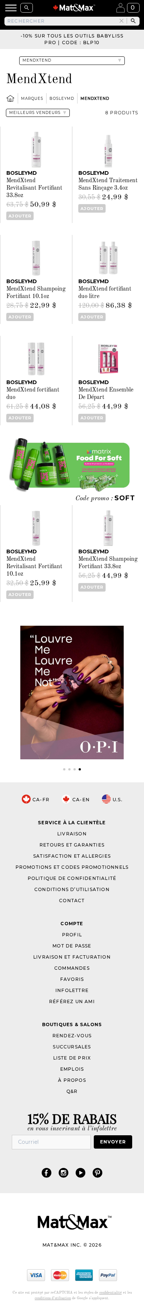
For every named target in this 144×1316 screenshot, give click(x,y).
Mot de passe (71, 946)
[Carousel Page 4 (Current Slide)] (80, 769)
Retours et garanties (72, 845)
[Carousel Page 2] (69, 769)
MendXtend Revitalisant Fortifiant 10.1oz (34, 566)
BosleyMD (61, 98)
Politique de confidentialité (72, 878)
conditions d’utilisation (53, 1298)
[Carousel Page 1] (64, 769)
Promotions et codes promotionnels (72, 867)
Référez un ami (72, 1001)
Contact (72, 900)
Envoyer (113, 1142)
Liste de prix (72, 1058)
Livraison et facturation (72, 957)
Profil (72, 934)
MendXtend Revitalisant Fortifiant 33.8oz (34, 188)
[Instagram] (63, 1172)
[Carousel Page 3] (74, 769)
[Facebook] (46, 1172)
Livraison (72, 834)
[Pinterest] (97, 1172)
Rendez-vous (72, 1035)
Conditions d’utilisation (72, 889)
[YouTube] (80, 1172)
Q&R (72, 1091)
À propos (72, 1080)
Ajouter (19, 216)
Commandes (72, 968)
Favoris (72, 979)
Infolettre (72, 990)
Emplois (72, 1069)
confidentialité (110, 1292)
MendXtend (94, 98)
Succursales (72, 1047)
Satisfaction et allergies (72, 856)
